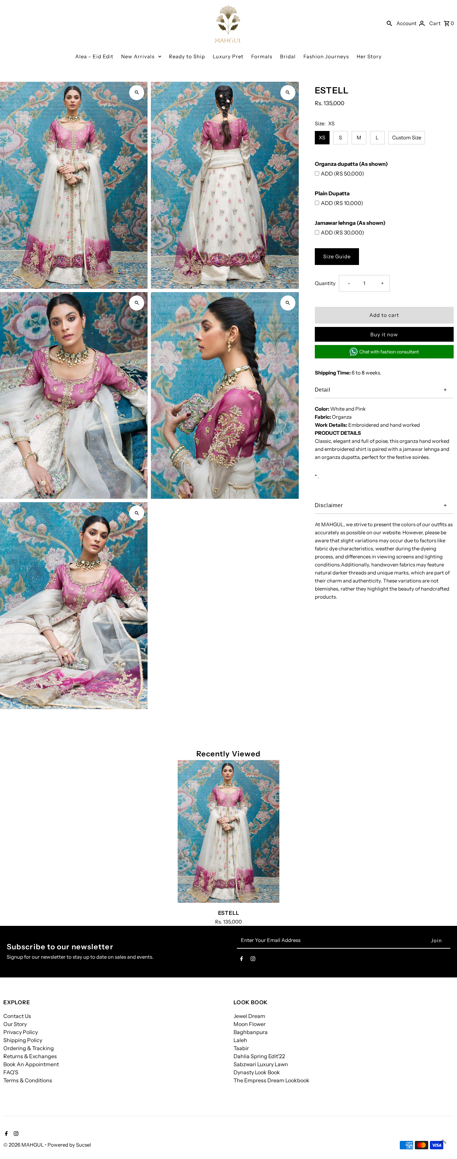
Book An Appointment (31, 1064)
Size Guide (337, 256)
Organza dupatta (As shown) (351, 163)
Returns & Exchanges (30, 1056)
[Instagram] (253, 960)
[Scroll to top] (442, 1141)
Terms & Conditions (27, 1080)
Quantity (325, 283)
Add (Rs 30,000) (342, 232)
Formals (261, 56)
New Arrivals (138, 56)
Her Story (369, 56)
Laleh (240, 1040)
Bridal (288, 56)
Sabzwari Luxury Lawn (261, 1064)
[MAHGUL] (228, 23)
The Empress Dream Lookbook (271, 1080)
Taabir (241, 1048)
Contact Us (17, 1016)
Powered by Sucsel (69, 1145)
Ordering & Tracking (28, 1048)
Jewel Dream (249, 1016)
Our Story (15, 1024)
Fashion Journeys (326, 56)
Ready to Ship (187, 56)
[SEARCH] (389, 23)
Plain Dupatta (332, 193)
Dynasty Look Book (257, 1072)
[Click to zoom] (136, 92)
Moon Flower (250, 1024)
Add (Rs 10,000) (342, 203)
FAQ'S (10, 1072)
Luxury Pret (228, 56)
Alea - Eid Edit (94, 56)
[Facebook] (241, 960)
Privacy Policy (20, 1032)
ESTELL (228, 912)
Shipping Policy (22, 1040)
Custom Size (406, 137)
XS (322, 137)
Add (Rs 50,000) (342, 173)
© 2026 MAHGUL (24, 1145)
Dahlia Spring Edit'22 (259, 1056)
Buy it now (384, 334)
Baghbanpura (251, 1032)
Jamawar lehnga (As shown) (350, 222)
